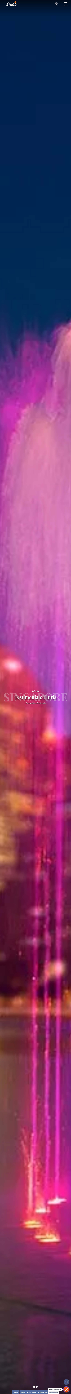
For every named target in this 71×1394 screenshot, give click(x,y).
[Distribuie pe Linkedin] (34, 1387)
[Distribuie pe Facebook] (37, 1387)
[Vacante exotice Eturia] (11, 3)
